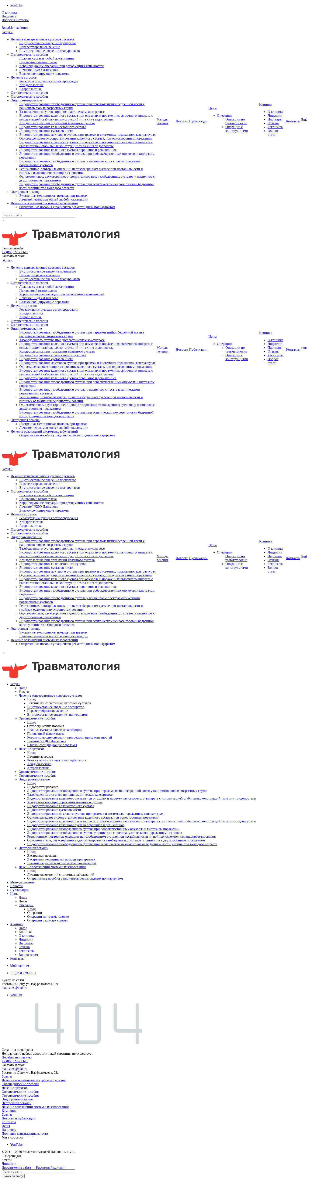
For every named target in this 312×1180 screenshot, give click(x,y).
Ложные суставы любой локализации (46, 58)
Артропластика (30, 89)
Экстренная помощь (25, 192)
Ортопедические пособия (29, 54)
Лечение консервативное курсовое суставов (43, 39)
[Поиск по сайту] (3, 220)
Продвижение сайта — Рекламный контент (33, 1167)
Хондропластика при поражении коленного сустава (57, 123)
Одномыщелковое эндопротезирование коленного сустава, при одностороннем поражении (85, 138)
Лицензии (275, 115)
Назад (23, 688)
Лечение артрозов (24, 77)
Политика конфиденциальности (25, 1133)
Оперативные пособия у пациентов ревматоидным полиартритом (67, 207)
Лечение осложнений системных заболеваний (44, 203)
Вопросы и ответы (15, 20)
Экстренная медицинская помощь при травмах (53, 195)
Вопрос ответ (273, 132)
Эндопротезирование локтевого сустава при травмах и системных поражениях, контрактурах (87, 134)
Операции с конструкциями (236, 129)
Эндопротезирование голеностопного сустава (52, 127)
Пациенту (9, 16)
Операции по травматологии (236, 121)
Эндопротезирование (26, 100)
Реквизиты (275, 127)
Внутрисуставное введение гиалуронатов (49, 51)
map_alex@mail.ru (14, 987)
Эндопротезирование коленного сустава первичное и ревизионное (68, 150)
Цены (212, 108)
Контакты (293, 121)
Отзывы (273, 123)
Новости (182, 121)
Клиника (265, 104)
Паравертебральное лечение (39, 47)
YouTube (16, 5)
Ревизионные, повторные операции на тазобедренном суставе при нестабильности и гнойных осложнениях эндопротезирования (81, 170)
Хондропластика (31, 85)
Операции (224, 115)
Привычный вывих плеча (38, 62)
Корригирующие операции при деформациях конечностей (61, 66)
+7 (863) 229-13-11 (15, 252)
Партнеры (275, 119)
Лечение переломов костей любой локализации (53, 199)
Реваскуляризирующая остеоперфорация (48, 81)
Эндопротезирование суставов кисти (46, 131)
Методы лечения (162, 121)
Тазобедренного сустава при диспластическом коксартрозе (62, 111)
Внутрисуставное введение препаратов (47, 43)
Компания (9, 1110)
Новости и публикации (19, 1118)
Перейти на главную (17, 1057)
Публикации (198, 121)
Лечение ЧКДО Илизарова (38, 70)
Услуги (7, 32)
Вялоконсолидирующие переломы (44, 73)
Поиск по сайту (13, 1176)
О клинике (9, 12)
